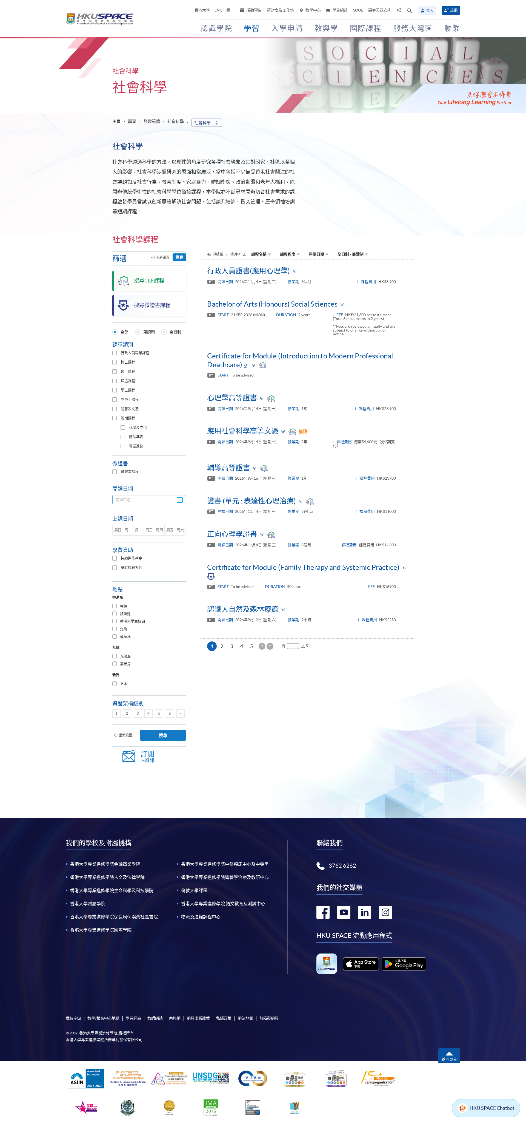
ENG (218, 10)
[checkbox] (114, 353)
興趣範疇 (152, 121)
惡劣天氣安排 (379, 10)
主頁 (116, 121)
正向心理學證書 (232, 534)
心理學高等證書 (232, 398)
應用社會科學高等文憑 (242, 431)
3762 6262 (342, 866)
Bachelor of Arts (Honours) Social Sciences (272, 304)
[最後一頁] (270, 646)
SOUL (358, 10)
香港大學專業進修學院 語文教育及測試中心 (223, 903)
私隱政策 (223, 1018)
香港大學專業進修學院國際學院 (101, 929)
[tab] (149, 606)
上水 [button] (123, 684)
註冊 (454, 10)
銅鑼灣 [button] (125, 614)
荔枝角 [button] (125, 664)
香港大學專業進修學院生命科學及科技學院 (111, 890)
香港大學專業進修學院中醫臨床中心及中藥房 (225, 864)
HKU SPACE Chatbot (492, 1108)
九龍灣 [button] (125, 656)
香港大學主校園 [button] (132, 621)
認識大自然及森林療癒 (242, 609)
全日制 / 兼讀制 (351, 254)
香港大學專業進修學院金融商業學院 (105, 864)
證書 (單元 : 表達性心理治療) (251, 501)
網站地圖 (245, 1018)
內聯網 (175, 1018)
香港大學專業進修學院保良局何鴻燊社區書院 (114, 916)
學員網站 (339, 10)
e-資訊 (148, 756)
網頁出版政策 (198, 1018)
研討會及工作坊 (280, 10)
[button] (409, 10)
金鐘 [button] (123, 606)
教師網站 (155, 1018)
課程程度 (287, 254)
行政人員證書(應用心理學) (248, 271)
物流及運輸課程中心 (201, 916)
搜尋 (179, 257)
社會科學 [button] (202, 122)
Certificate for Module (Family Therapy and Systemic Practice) (303, 567)
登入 (430, 10)
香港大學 (202, 10)
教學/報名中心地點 (103, 1018)
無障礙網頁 (269, 1018)
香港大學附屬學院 (87, 903)
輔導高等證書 (228, 468)
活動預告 (253, 10)
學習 (132, 121)
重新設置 (162, 257)
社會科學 (175, 121)
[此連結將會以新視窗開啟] (361, 963)
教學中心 (313, 10)
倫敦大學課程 (194, 890)
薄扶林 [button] (125, 637)
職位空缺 (73, 1018)
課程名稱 (259, 254)
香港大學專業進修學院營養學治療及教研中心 (225, 877)
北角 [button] (123, 629)
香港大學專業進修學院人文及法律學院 (107, 877)
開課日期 (316, 254)
